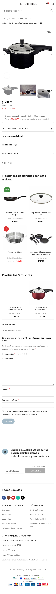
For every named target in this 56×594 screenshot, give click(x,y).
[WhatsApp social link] (18, 498)
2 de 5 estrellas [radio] (21, 354)
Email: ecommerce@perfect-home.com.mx (19, 540)
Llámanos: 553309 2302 (11, 545)
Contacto (6, 510)
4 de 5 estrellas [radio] (25, 354)
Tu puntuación (8, 354)
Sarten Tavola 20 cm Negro (15, 214)
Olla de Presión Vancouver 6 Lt (41, 308)
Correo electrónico (10, 400)
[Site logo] (28, 4)
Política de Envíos (9, 523)
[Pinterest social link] (13, 498)
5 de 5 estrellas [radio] (27, 354)
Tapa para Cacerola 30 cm (41, 214)
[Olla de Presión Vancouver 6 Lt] (41, 293)
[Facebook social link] (4, 498)
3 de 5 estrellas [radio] (23, 354)
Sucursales (6, 519)
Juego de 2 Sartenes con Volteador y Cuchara (40, 253)
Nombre (6, 389)
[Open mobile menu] (3, 4)
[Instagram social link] (9, 498)
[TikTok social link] (23, 498)
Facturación (6, 514)
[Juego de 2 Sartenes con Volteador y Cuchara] (41, 237)
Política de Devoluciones (12, 528)
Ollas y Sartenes (24, 19)
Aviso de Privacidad (38, 519)
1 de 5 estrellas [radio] (19, 354)
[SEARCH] (51, 10)
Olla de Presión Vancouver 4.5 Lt (15, 308)
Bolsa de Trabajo (36, 514)
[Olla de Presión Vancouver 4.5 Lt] (15, 293)
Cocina (12, 19)
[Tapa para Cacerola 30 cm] (41, 198)
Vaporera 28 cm (15, 252)
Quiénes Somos (36, 510)
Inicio (4, 19)
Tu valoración (8, 358)
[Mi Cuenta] (52, 4)
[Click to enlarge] (7, 76)
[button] (4, 54)
